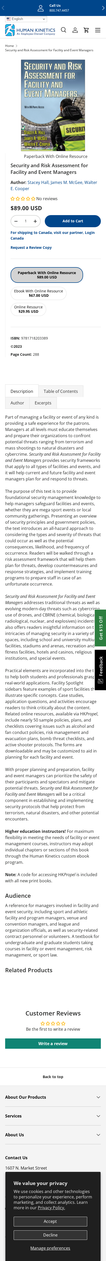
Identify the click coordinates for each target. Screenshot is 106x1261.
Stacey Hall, (39, 182)
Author (17, 403)
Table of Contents (61, 391)
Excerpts (43, 403)
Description (22, 391)
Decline (50, 1235)
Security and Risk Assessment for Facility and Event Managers (49, 50)
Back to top (53, 1076)
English (17, 19)
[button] (23, 198)
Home (9, 46)
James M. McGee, (67, 182)
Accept (50, 1221)
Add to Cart (73, 220)
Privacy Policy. (51, 1208)
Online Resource (28, 309)
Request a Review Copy (31, 247)
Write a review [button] (53, 1043)
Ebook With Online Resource (38, 293)
